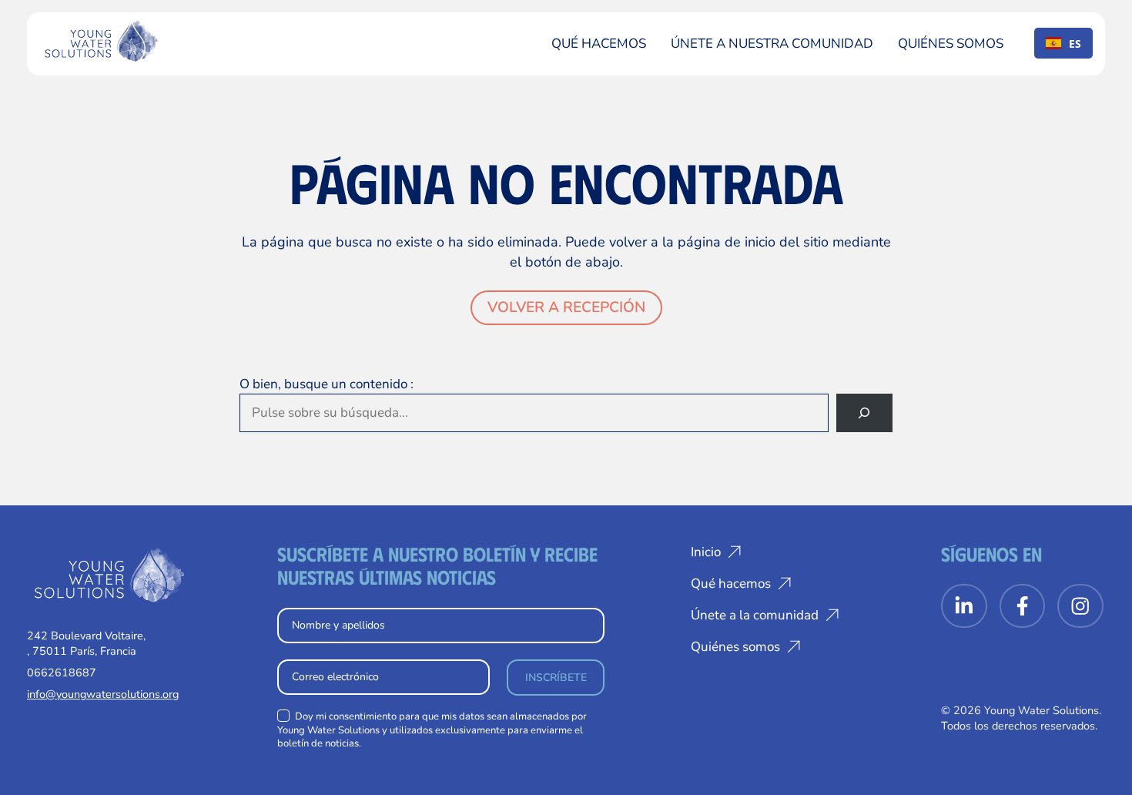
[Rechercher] (864, 413)
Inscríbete (556, 677)
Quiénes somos (950, 43)
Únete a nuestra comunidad (772, 43)
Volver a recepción (566, 307)
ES (1075, 43)
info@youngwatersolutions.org (103, 694)
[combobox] (1063, 43)
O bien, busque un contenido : (326, 384)
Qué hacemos (598, 43)
